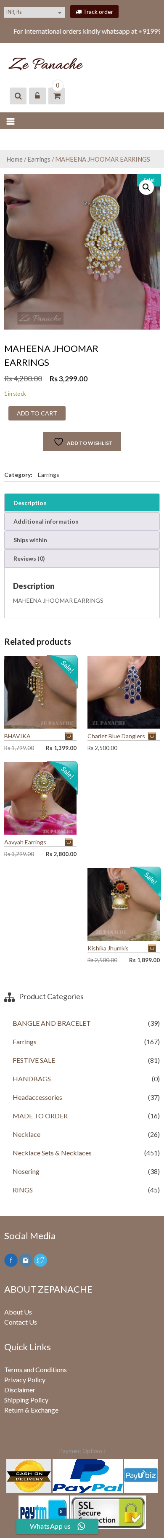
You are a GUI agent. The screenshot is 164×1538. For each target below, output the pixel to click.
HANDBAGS (32, 1079)
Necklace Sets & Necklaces (52, 1153)
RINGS (23, 1190)
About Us (18, 1312)
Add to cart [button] (71, 736)
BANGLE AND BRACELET (52, 1023)
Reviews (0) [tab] (29, 558)
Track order (97, 11)
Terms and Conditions (35, 1369)
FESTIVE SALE (34, 1060)
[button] (146, 187)
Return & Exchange (31, 1410)
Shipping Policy (26, 1400)
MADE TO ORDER (40, 1116)
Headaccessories (37, 1097)
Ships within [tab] (30, 539)
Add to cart (37, 413)
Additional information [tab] (46, 521)
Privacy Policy (24, 1380)
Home (14, 159)
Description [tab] (30, 502)
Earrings (38, 159)
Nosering (26, 1171)
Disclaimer (19, 1390)
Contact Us (20, 1322)
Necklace (26, 1134)
